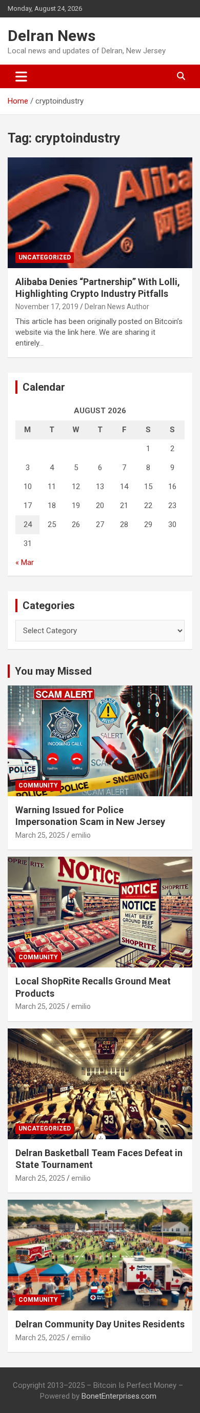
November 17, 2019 (46, 306)
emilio (81, 835)
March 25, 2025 (40, 835)
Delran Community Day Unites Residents (100, 1324)
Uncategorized (44, 257)
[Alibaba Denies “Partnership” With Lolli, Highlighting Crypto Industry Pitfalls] (100, 212)
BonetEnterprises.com (119, 1396)
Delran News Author (117, 306)
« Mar (24, 562)
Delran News (51, 36)
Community (38, 785)
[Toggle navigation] (21, 76)
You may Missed (53, 671)
